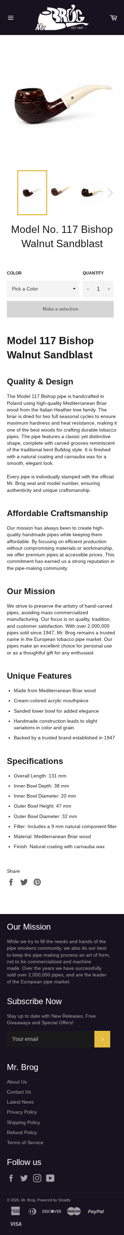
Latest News (20, 1102)
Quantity (93, 273)
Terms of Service (25, 1142)
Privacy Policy (22, 1112)
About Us (17, 1082)
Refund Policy (22, 1132)
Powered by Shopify (54, 1200)
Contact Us (19, 1092)
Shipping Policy (23, 1122)
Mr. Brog (28, 1200)
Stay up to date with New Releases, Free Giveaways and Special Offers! (51, 1019)
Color (14, 273)
